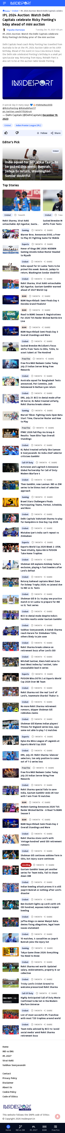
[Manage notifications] (57, 1116)
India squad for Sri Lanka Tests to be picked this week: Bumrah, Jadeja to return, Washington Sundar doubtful (31, 169)
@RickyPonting (10, 108)
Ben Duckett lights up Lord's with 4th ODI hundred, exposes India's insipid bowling (40, 907)
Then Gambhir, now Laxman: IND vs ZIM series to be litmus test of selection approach (41, 487)
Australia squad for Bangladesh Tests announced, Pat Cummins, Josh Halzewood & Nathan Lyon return (41, 383)
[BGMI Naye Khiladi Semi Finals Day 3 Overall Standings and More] (11, 331)
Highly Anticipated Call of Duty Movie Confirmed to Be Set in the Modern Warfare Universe (40, 1001)
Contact (7, 1073)
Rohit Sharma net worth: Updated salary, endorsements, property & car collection (40, 970)
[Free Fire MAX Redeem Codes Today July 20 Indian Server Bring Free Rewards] (11, 773)
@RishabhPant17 (27, 108)
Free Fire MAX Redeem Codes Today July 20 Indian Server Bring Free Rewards (39, 775)
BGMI (24, 296)
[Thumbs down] (17, 132)
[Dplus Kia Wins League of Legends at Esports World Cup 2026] (11, 740)
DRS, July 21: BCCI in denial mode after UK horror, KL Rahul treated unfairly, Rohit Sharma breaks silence (41, 401)
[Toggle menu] (4, 3)
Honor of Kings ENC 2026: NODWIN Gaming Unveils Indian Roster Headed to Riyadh (40, 252)
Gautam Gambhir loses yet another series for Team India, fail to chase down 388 (39, 872)
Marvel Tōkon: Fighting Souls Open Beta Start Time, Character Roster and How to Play (41, 418)
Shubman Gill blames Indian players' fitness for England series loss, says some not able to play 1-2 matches (40, 727)
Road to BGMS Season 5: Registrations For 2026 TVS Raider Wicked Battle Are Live (41, 318)
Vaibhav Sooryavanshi (14, 1065)
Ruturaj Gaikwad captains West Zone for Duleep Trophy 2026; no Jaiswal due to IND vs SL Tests (41, 584)
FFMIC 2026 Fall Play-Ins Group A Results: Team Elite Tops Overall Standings (37, 435)
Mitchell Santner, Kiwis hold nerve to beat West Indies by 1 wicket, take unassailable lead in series (40, 664)
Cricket (7, 125)
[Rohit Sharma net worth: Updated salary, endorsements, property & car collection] (11, 967)
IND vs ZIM (20, 1130)
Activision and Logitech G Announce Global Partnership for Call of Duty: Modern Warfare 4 (39, 470)
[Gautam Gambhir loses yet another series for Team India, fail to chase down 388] (11, 870)
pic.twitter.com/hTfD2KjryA (17, 111)
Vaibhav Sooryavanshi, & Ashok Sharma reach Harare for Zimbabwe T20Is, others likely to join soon (41, 633)
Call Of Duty (27, 462)
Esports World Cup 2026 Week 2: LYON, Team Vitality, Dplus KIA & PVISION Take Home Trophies (41, 550)
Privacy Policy (10, 1078)
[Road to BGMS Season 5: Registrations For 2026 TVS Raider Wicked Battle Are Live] (11, 315)
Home (5, 1046)
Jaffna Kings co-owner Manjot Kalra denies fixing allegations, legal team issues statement (40, 924)
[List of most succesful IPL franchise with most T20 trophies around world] (11, 1014)
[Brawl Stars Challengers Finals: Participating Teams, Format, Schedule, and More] (11, 502)
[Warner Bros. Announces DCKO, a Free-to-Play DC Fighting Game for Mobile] (11, 233)
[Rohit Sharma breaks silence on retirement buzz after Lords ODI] (11, 646)
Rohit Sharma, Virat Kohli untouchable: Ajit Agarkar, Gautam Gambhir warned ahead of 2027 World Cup (21, 222)
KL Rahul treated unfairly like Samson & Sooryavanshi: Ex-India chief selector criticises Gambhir (41, 453)
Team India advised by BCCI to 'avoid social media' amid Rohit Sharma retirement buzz (40, 1032)
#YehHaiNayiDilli (44, 104)
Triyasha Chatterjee (16, 30)
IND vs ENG (8, 1051)
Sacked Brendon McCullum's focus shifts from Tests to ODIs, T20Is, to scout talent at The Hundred (39, 349)
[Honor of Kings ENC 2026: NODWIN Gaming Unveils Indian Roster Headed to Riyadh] (11, 249)
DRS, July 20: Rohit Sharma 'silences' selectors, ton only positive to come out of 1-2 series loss (40, 758)
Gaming (25, 230)
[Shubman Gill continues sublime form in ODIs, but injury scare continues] (11, 854)
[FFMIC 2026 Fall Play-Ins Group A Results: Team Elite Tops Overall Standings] (11, 433)
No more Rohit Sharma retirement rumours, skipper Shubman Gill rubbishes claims (38, 709)
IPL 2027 (7, 1055)
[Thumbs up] (6, 132)
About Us (7, 1087)
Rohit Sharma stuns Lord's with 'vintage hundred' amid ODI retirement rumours (41, 841)
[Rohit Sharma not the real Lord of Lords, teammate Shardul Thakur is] (11, 691)
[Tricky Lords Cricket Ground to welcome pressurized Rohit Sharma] (11, 983)
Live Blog (26, 865)
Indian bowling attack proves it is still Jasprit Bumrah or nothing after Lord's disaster (41, 890)
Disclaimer (8, 1082)
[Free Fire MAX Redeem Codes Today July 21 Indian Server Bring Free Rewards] (11, 364)
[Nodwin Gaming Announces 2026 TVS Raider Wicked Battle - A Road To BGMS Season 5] (11, 807)
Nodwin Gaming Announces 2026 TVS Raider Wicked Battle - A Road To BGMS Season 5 (41, 810)
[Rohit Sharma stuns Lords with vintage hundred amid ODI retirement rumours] (11, 839)
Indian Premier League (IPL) (28, 125)
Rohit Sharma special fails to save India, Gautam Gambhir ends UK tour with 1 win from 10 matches (40, 793)
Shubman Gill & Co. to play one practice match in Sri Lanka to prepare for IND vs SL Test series (41, 602)
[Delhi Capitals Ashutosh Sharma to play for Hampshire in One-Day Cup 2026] (11, 518)
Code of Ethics (10, 1096)
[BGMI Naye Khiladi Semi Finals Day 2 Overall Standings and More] (11, 823)
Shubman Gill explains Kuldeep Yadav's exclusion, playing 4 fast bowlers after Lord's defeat (41, 567)
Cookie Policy (9, 1091)
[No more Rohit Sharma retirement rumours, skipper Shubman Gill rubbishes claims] (11, 707)
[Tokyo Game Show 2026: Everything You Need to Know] (11, 951)
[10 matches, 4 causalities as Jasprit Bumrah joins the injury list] (11, 937)
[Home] (21, 3)
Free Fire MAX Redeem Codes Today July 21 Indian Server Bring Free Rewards (39, 366)
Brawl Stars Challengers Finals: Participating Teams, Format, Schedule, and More (41, 505)
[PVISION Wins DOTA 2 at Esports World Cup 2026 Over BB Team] (11, 677)
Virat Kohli (8, 1060)
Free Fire (26, 358)
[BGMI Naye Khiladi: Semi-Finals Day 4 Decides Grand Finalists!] (11, 299)
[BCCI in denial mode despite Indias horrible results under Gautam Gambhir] (11, 615)
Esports (25, 244)
